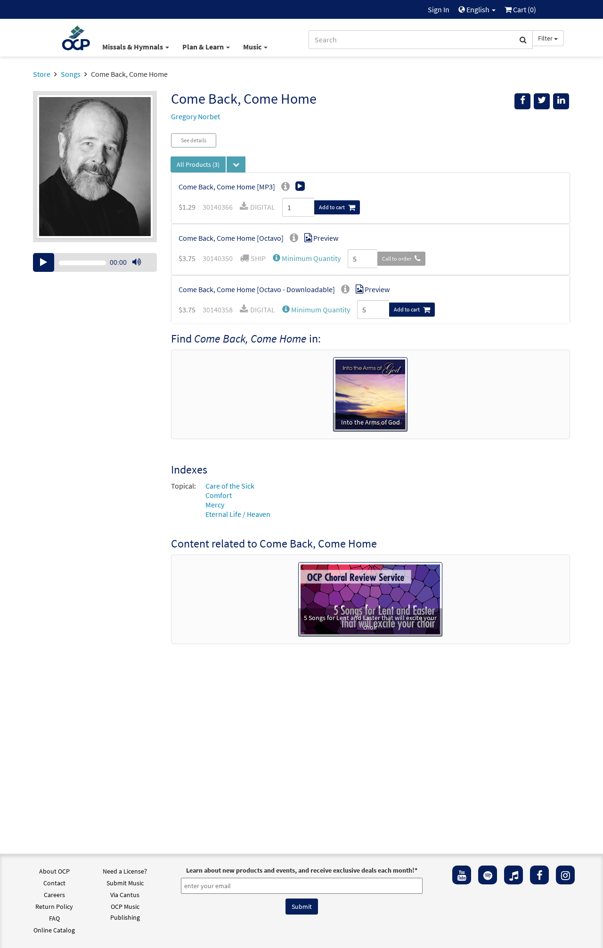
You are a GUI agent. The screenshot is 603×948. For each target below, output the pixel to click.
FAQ (54, 918)
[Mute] (136, 262)
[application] (95, 262)
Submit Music (125, 883)
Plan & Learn (203, 46)
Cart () (524, 9)
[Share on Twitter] (542, 101)
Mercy (214, 504)
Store (41, 74)
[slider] (141, 271)
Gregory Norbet (195, 116)
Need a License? (125, 871)
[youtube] (461, 875)
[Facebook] (539, 875)
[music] (513, 875)
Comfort (218, 495)
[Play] (43, 262)
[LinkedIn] (561, 101)
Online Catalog (54, 930)
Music (253, 46)
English (478, 9)
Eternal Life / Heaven (237, 514)
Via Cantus (124, 895)
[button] (307, 258)
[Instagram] (565, 875)
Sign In (438, 9)
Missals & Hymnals (133, 46)
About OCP (54, 871)
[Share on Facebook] (522, 101)
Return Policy (54, 906)
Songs (71, 74)
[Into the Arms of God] (370, 393)
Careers (54, 895)
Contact (54, 883)
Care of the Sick (229, 485)
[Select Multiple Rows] (236, 164)
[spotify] (487, 875)
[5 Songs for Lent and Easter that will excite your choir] (370, 598)
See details (193, 140)
